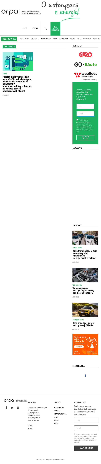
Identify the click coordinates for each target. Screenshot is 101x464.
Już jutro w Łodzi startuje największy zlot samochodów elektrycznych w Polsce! (84, 254)
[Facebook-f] (85, 375)
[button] (9, 39)
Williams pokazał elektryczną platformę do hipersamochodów (83, 290)
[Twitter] (12, 407)
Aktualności (24, 39)
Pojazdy (34, 39)
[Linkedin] (17, 407)
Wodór (79, 39)
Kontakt (35, 28)
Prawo (72, 39)
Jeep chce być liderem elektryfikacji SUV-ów (83, 324)
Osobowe (75, 320)
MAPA (30, 429)
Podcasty (96, 39)
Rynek (55, 39)
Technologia (63, 39)
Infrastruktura (46, 39)
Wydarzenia (87, 39)
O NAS (25, 28)
